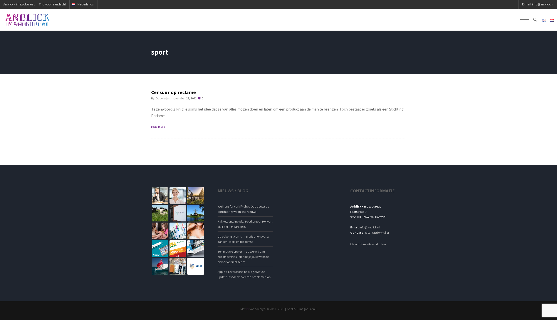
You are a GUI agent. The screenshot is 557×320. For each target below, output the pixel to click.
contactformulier (378, 233)
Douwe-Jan (163, 98)
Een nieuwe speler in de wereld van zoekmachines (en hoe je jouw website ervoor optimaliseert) (243, 257)
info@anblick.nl (542, 4)
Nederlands (85, 4)
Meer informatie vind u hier (368, 244)
